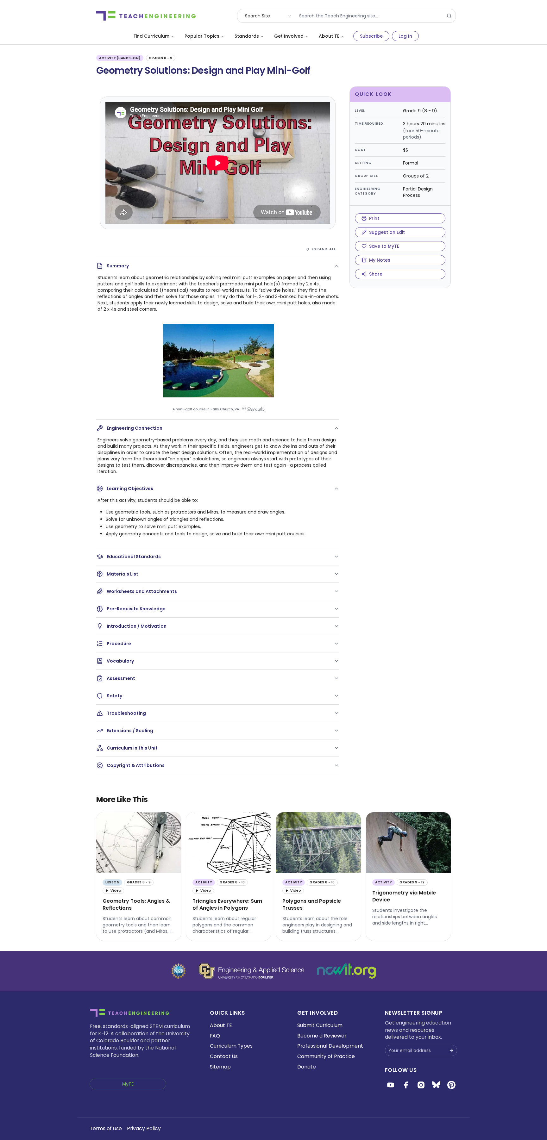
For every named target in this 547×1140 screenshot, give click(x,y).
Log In (405, 36)
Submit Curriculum (320, 1025)
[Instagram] (421, 1085)
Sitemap (220, 1066)
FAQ (215, 1035)
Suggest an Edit (387, 232)
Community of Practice (326, 1056)
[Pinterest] (451, 1085)
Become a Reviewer (321, 1035)
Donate (306, 1066)
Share (375, 274)
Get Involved (289, 36)
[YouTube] (390, 1085)
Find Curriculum (151, 36)
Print (374, 218)
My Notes (379, 260)
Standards (247, 36)
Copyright (256, 408)
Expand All (324, 249)
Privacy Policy (144, 1128)
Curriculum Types (231, 1046)
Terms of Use (106, 1128)
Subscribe (371, 36)
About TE (329, 36)
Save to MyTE (384, 246)
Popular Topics (202, 36)
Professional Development (330, 1046)
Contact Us (224, 1056)
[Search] (449, 15)
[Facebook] (406, 1085)
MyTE (128, 1084)
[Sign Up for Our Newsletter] (451, 1050)
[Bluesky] (436, 1085)
